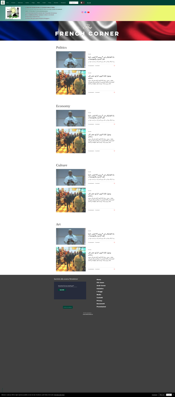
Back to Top (2, 391)
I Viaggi (99, 291)
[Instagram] (82, 12)
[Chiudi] (173, 395)
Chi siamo (100, 282)
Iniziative (100, 288)
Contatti (100, 297)
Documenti (101, 303)
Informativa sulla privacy (59, 394)
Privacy (99, 300)
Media (99, 294)
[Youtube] (88, 12)
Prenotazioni (101, 306)
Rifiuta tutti (162, 394)
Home (99, 279)
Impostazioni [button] (154, 394)
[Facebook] (85, 12)
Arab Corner (101, 285)
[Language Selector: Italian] (82, 2)
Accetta (169, 394)
